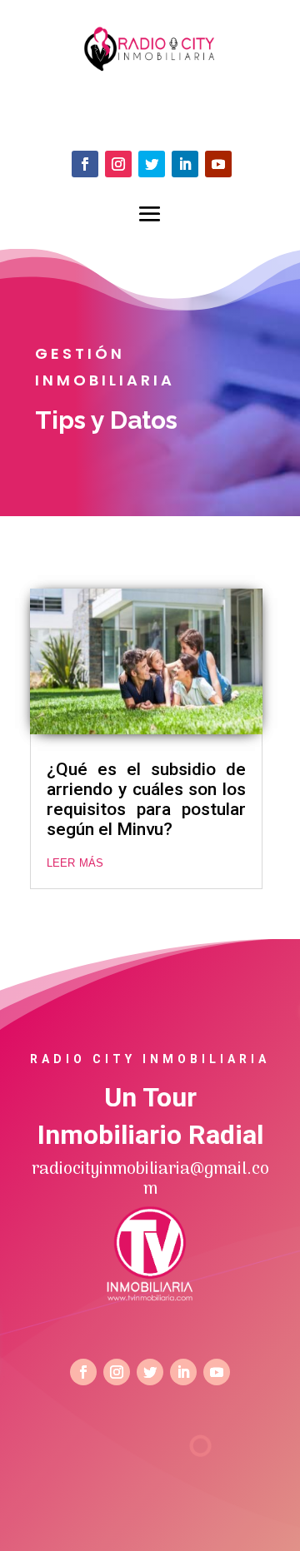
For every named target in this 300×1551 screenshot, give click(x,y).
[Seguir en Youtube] (218, 164)
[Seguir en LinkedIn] (185, 164)
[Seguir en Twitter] (151, 164)
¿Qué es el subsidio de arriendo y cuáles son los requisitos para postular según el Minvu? (146, 799)
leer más (75, 861)
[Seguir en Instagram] (118, 164)
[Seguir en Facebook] (85, 164)
